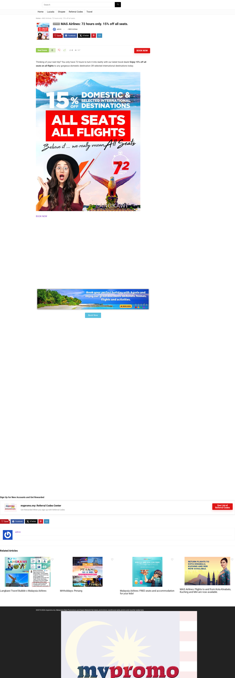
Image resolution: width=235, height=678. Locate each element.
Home (40, 11)
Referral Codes (76, 11)
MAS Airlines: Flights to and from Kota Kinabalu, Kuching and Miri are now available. (205, 590)
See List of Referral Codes (222, 506)
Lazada (50, 11)
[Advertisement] (93, 253)
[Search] (118, 4)
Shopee (61, 11)
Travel (89, 11)
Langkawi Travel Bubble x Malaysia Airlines (23, 590)
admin (59, 29)
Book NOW (142, 50)
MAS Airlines (73, 29)
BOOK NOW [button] (41, 216)
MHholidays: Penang (71, 590)
